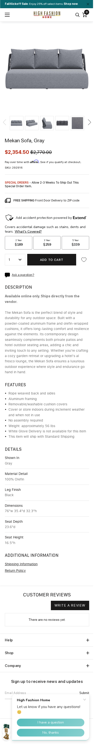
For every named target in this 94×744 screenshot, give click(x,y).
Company (13, 666)
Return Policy (15, 570)
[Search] (77, 14)
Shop (9, 653)
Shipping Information (21, 564)
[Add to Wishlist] (84, 259)
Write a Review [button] (70, 605)
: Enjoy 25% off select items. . (41, 4)
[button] (16, 123)
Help (9, 640)
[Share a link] (8, 275)
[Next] (89, 122)
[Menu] (7, 14)
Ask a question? (23, 275)
